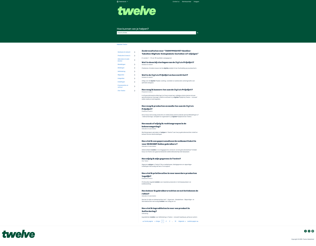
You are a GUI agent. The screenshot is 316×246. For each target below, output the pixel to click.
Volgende (181, 221)
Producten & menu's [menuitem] (124, 55)
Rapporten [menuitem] (121, 75)
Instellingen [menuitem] (121, 82)
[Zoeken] (197, 32)
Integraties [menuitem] (121, 78)
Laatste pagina (192, 221)
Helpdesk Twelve (122, 44)
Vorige (158, 221)
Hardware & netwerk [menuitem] (124, 52)
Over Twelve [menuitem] (121, 90)
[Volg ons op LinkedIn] (312, 231)
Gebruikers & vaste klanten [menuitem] (123, 60)
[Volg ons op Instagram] (309, 231)
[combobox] (156, 32)
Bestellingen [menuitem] (121, 64)
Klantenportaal (186, 1)
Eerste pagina (148, 221)
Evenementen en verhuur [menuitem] (123, 86)
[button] (134, 52)
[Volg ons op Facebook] (305, 231)
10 (175, 221)
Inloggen (196, 1)
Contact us (176, 1)
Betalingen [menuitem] (121, 68)
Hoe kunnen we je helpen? (133, 28)
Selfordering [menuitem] (121, 71)
